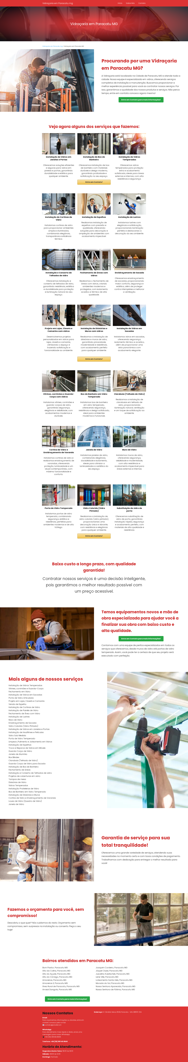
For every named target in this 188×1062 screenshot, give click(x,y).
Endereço (98, 1012)
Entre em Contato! (94, 182)
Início (120, 3)
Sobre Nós (130, 3)
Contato (142, 3)
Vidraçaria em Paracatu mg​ (57, 3)
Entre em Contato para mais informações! (141, 100)
